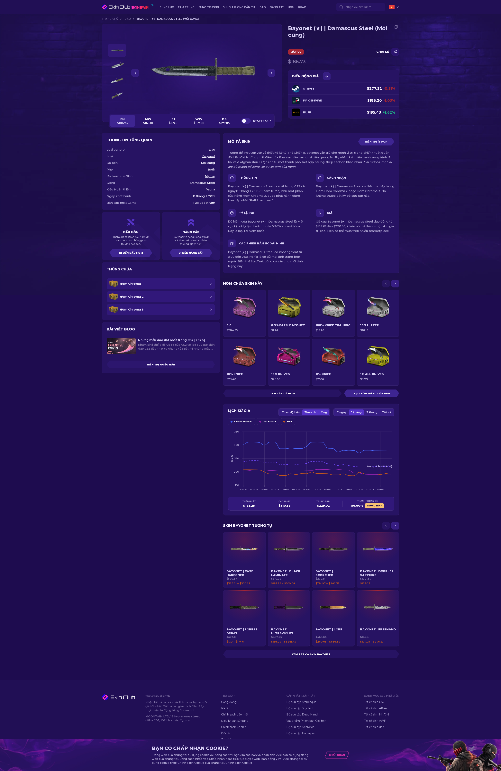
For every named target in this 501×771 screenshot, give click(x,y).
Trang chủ (110, 18)
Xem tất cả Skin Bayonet (311, 654)
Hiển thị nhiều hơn (161, 364)
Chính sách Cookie (233, 727)
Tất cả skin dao (374, 727)
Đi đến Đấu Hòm (131, 252)
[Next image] (271, 73)
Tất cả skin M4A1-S (376, 714)
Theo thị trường (315, 412)
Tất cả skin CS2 (374, 702)
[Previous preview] (117, 39)
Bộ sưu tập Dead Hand (302, 714)
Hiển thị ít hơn (376, 141)
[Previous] (386, 283)
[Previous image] (135, 73)
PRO (224, 708)
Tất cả (386, 412)
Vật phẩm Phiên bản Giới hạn (306, 721)
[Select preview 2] (117, 65)
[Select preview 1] (117, 50)
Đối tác (226, 733)
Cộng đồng (229, 702)
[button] (244, 560)
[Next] (395, 283)
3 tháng (372, 412)
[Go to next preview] (117, 107)
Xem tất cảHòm (282, 393)
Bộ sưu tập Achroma (300, 727)
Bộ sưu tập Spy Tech (300, 708)
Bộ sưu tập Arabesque (301, 702)
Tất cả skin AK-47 (375, 708)
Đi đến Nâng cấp (191, 252)
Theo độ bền (291, 412)
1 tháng (356, 412)
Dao (127, 18)
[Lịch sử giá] (327, 76)
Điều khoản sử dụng (235, 721)
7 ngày (341, 412)
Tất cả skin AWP (375, 721)
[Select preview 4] (117, 95)
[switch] (246, 121)
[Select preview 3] (117, 80)
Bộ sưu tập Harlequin (300, 733)
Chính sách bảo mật (234, 714)
